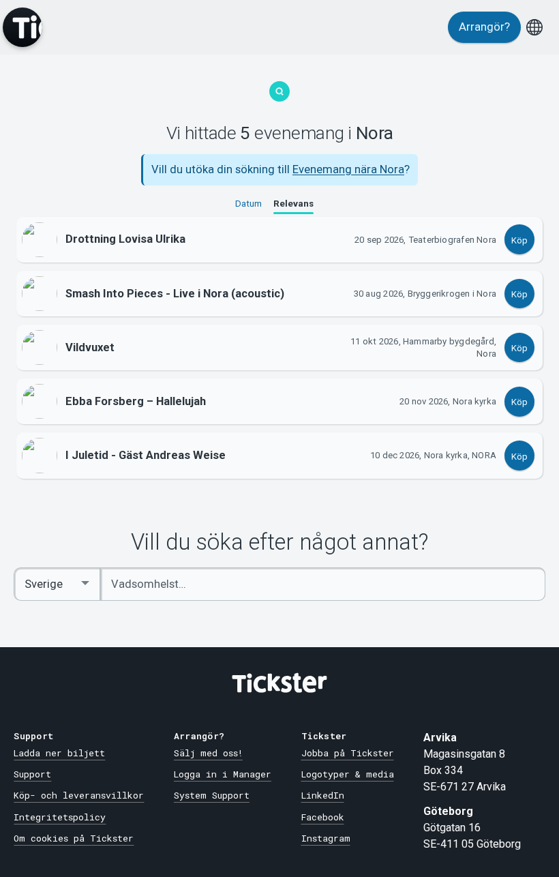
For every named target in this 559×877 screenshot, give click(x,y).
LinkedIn (322, 795)
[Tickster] (22, 27)
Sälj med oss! (208, 753)
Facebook (322, 817)
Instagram (325, 838)
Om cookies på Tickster (74, 838)
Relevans (293, 203)
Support (32, 774)
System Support (212, 795)
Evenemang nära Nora (348, 169)
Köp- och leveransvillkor (79, 795)
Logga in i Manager (222, 774)
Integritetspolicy (60, 817)
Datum (248, 203)
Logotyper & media (347, 774)
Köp (519, 240)
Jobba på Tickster (347, 753)
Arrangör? (484, 26)
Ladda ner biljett (59, 753)
